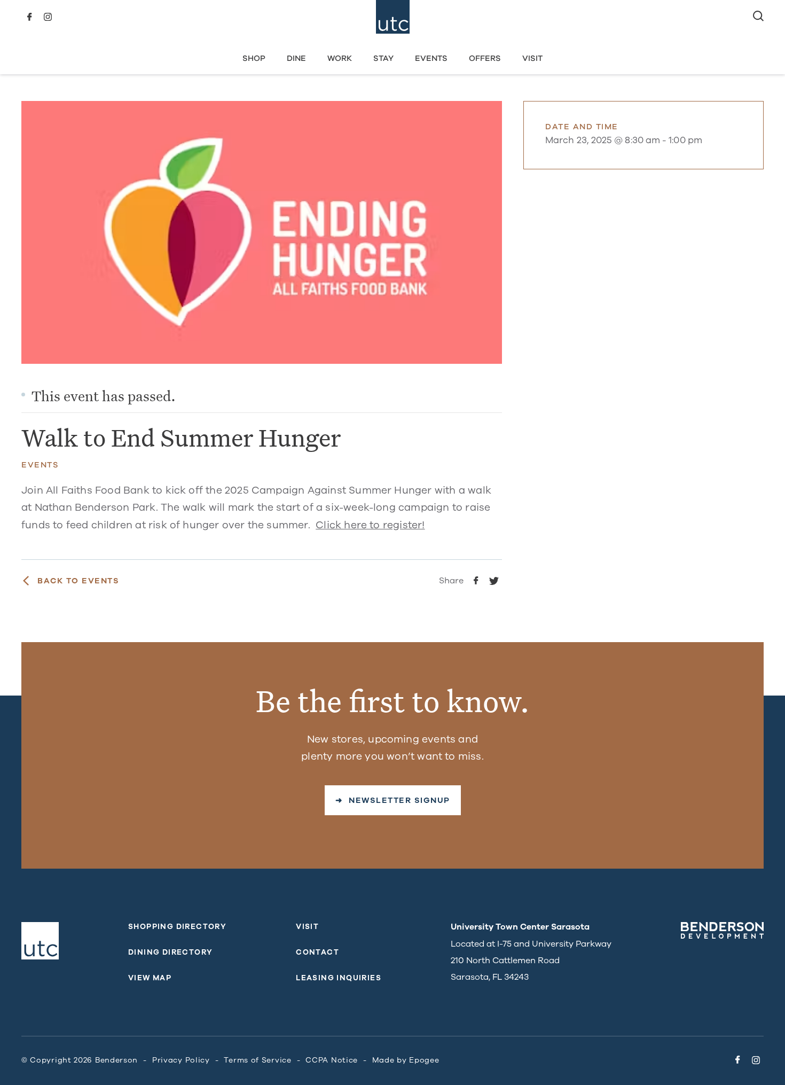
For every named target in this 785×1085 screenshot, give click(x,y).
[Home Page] (393, 17)
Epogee (424, 1060)
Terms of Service (257, 1060)
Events (431, 58)
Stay (383, 58)
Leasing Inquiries (338, 978)
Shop (253, 58)
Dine (296, 58)
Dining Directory (170, 952)
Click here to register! (370, 525)
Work (339, 58)
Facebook (29, 17)
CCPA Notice (331, 1060)
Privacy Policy (181, 1060)
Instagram (48, 17)
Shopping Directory (177, 927)
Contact (317, 952)
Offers (485, 58)
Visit (532, 58)
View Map (149, 978)
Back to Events (78, 581)
